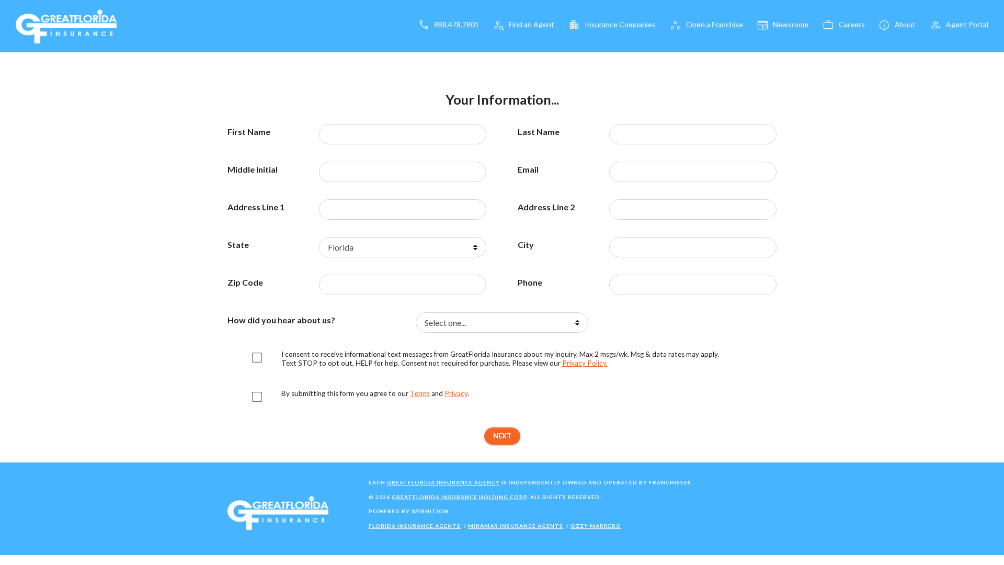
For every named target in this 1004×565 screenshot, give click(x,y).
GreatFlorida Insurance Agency (443, 482)
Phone (530, 282)
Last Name (539, 132)
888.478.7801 (456, 24)
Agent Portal (967, 24)
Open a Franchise (714, 24)
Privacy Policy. (585, 363)
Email (528, 169)
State (238, 245)
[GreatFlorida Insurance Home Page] (66, 25)
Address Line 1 (255, 207)
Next (502, 436)
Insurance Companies (620, 24)
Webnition (430, 511)
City (526, 245)
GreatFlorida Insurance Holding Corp (459, 497)
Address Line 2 (546, 207)
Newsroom (790, 24)
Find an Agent (531, 24)
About (905, 24)
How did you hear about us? (281, 320)
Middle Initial (252, 169)
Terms (420, 393)
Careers (852, 24)
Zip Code (245, 282)
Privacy (455, 393)
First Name (248, 132)
